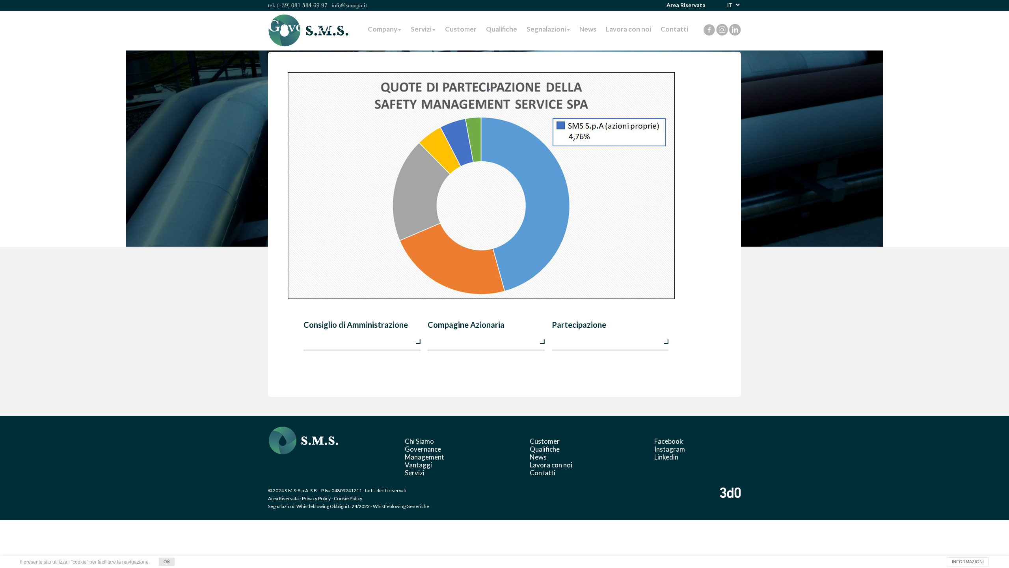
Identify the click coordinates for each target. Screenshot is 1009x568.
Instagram (669, 449)
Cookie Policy (348, 498)
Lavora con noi (551, 465)
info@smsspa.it (349, 5)
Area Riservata (686, 5)
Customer (545, 441)
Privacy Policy (316, 498)
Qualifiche (545, 449)
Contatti (542, 473)
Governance (423, 449)
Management (424, 457)
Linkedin (666, 457)
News (538, 457)
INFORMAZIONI (968, 561)
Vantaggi (418, 465)
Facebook (668, 441)
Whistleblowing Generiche (401, 506)
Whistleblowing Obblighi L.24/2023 (333, 506)
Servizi (414, 473)
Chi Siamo (419, 441)
